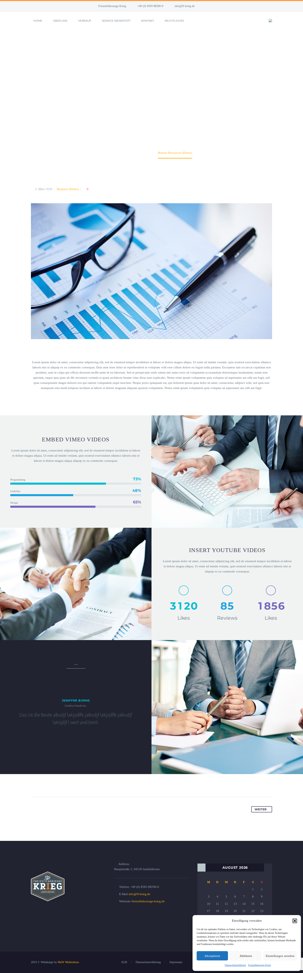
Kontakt (147, 20)
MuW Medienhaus (68, 962)
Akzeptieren (212, 956)
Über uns (60, 20)
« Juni (201, 868)
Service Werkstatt (116, 20)
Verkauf (84, 20)
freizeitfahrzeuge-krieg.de (148, 901)
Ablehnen (246, 956)
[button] (295, 921)
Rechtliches (174, 20)
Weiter (261, 809)
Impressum (175, 962)
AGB (124, 962)
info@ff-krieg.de (185, 6)
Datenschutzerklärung (235, 965)
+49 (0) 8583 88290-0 (150, 6)
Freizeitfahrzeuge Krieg (259, 965)
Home (37, 20)
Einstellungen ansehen (280, 956)
